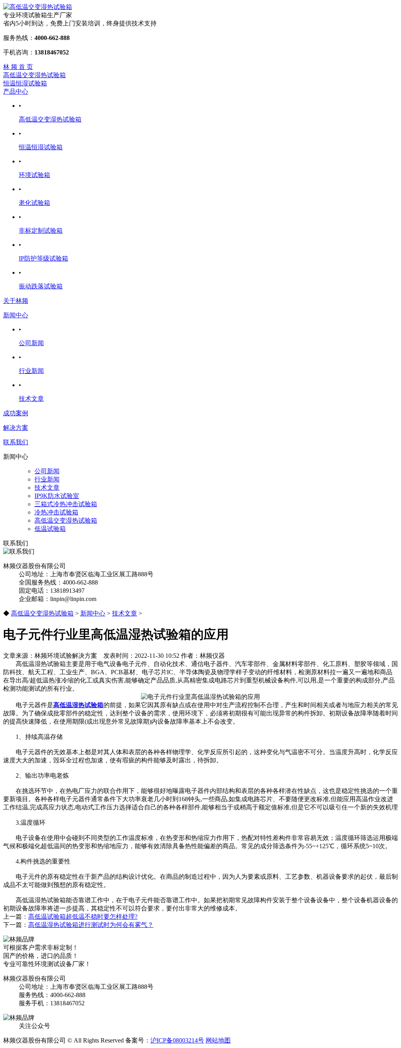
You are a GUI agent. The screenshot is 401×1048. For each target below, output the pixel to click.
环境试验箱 (34, 175)
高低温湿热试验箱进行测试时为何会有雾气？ (91, 924)
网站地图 (218, 1040)
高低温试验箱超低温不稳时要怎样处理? (82, 916)
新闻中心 (15, 315)
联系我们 (15, 442)
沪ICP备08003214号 (177, 1040)
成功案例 (15, 413)
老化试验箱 (34, 202)
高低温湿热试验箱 (78, 705)
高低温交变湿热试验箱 (34, 75)
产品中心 (15, 91)
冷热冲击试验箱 (56, 512)
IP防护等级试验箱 (43, 258)
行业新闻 (31, 370)
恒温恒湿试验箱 (25, 83)
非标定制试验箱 (41, 230)
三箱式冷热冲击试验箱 (65, 504)
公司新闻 (31, 343)
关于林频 (15, 300)
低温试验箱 (50, 528)
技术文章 (31, 398)
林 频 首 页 (18, 66)
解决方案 (15, 427)
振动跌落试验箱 (41, 286)
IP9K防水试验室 (56, 495)
